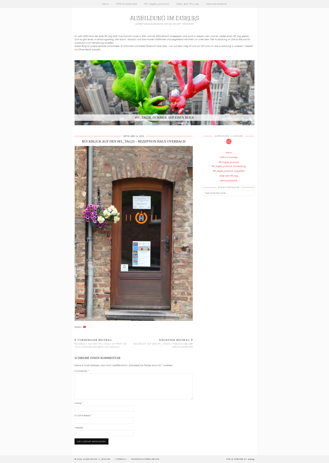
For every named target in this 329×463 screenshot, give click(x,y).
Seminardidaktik (216, 4)
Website (79, 427)
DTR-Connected (127, 4)
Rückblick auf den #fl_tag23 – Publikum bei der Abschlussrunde (163, 343)
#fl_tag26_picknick (156, 4)
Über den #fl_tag (188, 4)
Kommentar (82, 371)
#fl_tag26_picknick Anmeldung (229, 166)
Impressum (121, 459)
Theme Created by (240, 459)
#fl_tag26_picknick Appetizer (229, 171)
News (105, 4)
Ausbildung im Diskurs (164, 18)
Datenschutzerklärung (145, 459)
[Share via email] (84, 327)
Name (79, 403)
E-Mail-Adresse (83, 415)
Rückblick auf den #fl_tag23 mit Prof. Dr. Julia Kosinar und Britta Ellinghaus (101, 343)
